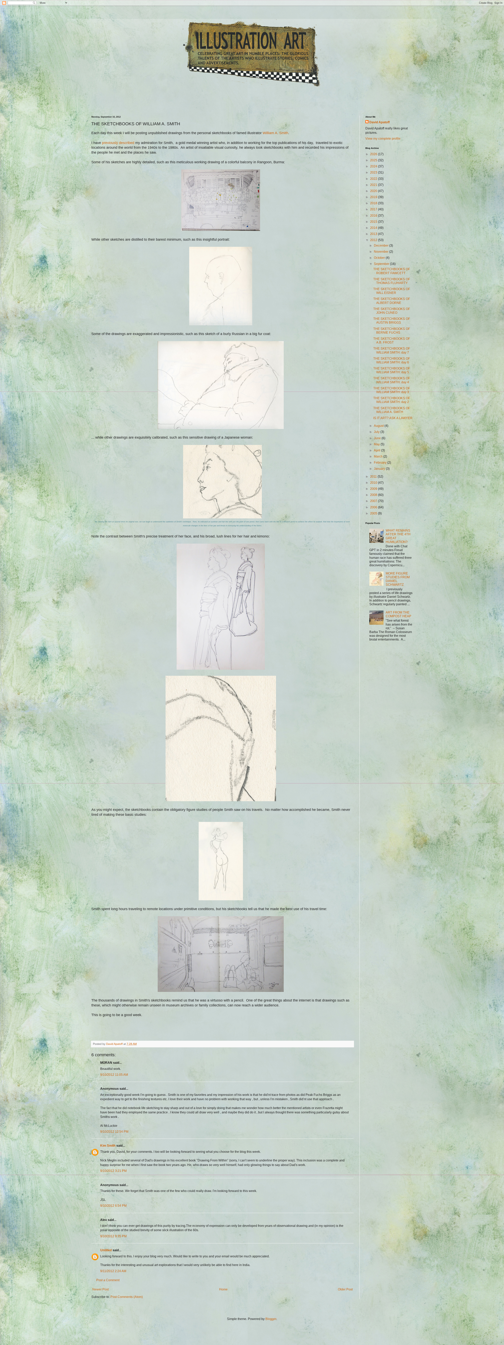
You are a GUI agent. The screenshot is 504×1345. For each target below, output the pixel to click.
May (377, 444)
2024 (374, 166)
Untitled (106, 1250)
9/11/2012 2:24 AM (113, 1271)
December (381, 245)
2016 (374, 215)
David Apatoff (379, 122)
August (379, 425)
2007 (374, 501)
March (378, 456)
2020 (374, 191)
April (377, 450)
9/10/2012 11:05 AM (114, 1074)
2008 (374, 495)
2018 (374, 203)
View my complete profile (382, 138)
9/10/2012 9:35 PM (113, 1236)
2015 (374, 221)
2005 (374, 513)
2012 (374, 240)
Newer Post (100, 1289)
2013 (374, 234)
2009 (374, 488)
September (382, 263)
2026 (374, 154)
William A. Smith (275, 133)
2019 (374, 197)
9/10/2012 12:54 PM (114, 1131)
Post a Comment (108, 1280)
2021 (374, 185)
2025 (374, 160)
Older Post (345, 1289)
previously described (118, 143)
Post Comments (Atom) (126, 1297)
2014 (374, 227)
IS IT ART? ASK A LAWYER (392, 418)
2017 (374, 209)
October (380, 257)
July (377, 431)
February (380, 462)
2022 (374, 178)
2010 (374, 482)
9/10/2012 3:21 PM (113, 1170)
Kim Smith (108, 1145)
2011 (374, 476)
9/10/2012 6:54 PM (113, 1205)
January (380, 468)
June (378, 438)
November (381, 251)
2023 (374, 172)
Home (223, 1289)
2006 (374, 507)
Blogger (270, 1319)
